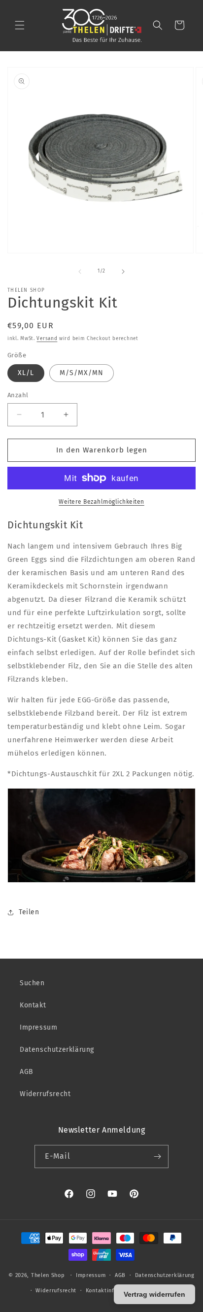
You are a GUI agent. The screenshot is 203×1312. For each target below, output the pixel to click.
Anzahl (17, 395)
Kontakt (33, 1005)
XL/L (26, 373)
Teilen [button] (29, 912)
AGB (27, 1072)
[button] (20, 25)
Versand (46, 339)
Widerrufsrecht (45, 1094)
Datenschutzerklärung (57, 1049)
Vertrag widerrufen (154, 1294)
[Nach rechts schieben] (123, 271)
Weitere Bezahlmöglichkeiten (101, 501)
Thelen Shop (48, 1275)
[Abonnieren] (157, 1156)
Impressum (38, 1027)
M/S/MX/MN (81, 373)
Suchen (32, 983)
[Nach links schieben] (80, 271)
